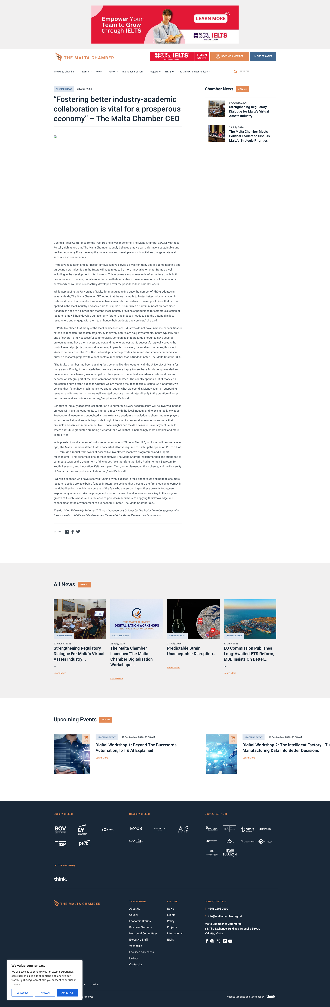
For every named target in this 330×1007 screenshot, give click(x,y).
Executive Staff (138, 940)
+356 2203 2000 (218, 909)
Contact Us (135, 964)
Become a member (232, 56)
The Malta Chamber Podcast (193, 71)
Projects (154, 71)
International (175, 933)
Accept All (67, 992)
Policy (111, 71)
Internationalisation (132, 71)
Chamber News (64, 89)
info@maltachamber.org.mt (225, 916)
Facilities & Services (141, 952)
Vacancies (135, 946)
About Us (134, 909)
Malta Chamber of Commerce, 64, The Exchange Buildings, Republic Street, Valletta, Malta (232, 929)
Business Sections (140, 927)
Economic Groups (140, 921)
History (133, 958)
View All (242, 89)
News (99, 71)
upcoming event (107, 737)
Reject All (45, 992)
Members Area (263, 56)
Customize (22, 992)
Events (85, 71)
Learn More (60, 673)
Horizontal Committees (143, 933)
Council (133, 915)
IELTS (168, 71)
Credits (94, 984)
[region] (44, 980)
